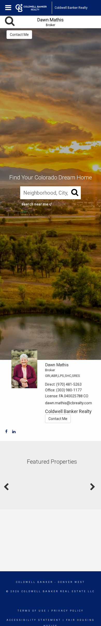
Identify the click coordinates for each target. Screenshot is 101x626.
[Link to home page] (34, 7)
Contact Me (19, 35)
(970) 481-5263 (69, 384)
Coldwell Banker (34, 582)
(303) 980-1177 (69, 390)
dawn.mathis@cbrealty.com (68, 403)
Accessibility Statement (33, 620)
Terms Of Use (32, 610)
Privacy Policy (67, 610)
